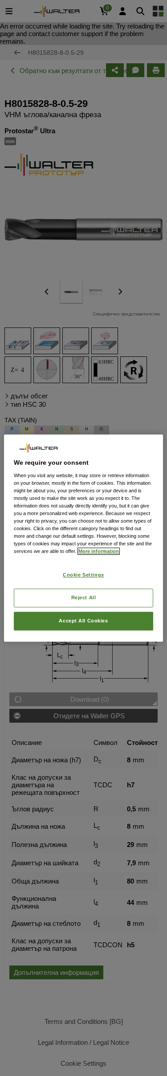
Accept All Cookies (83, 620)
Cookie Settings (83, 575)
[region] (83, 538)
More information (98, 551)
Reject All (83, 597)
